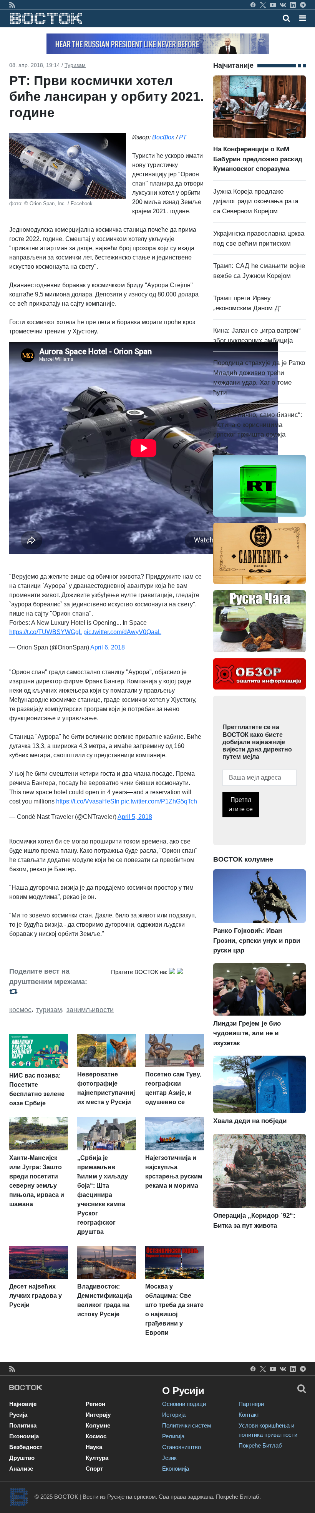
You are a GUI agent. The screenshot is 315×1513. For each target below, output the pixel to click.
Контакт (249, 1414)
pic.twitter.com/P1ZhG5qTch (159, 801)
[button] (302, 18)
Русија (18, 1414)
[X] (263, 4)
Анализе (21, 1468)
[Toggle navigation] (300, 18)
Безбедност (25, 1447)
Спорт (94, 1468)
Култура (97, 1457)
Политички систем (186, 1425)
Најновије (22, 1404)
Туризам (75, 65)
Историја (174, 1414)
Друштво (22, 1457)
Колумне (98, 1425)
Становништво (181, 1447)
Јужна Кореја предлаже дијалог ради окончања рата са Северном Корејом (255, 201)
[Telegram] (303, 4)
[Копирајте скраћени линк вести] (55, 991)
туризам (49, 1010)
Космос (96, 1436)
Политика (22, 1425)
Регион (95, 1404)
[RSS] (12, 4)
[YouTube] (273, 4)
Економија (24, 1436)
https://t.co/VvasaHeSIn (87, 801)
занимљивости (90, 1010)
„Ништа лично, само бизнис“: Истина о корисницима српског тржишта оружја (257, 424)
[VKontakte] (283, 4)
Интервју (98, 1414)
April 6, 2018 (107, 647)
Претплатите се (241, 804)
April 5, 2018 (135, 816)
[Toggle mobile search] (286, 18)
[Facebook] (253, 4)
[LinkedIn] (293, 4)
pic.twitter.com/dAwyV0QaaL (122, 632)
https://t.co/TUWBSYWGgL (45, 632)
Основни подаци (184, 1404)
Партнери (251, 1404)
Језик (169, 1457)
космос (20, 1010)
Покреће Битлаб (260, 1445)
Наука (94, 1447)
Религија (173, 1436)
